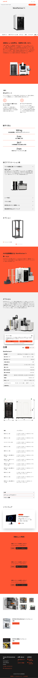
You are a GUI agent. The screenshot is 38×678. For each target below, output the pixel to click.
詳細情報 (12, 548)
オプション (21, 34)
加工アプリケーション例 (13, 34)
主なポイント (4, 34)
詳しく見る (22, 523)
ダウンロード (16, 623)
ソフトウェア (30, 34)
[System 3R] (5, 1)
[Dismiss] (36, 4)
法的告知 (12, 676)
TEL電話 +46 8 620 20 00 (7, 666)
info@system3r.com (8, 668)
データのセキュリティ (18, 676)
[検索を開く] (32, 2)
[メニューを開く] (34, 2)
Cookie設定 (25, 676)
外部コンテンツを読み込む (20, 548)
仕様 (26, 34)
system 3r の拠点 (21, 662)
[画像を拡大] (10, 604)
